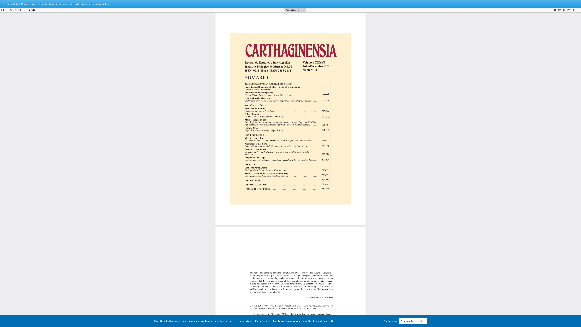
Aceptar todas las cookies (413, 321)
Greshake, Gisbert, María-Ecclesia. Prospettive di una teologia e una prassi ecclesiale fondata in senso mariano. (56, 3)
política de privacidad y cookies (320, 321)
